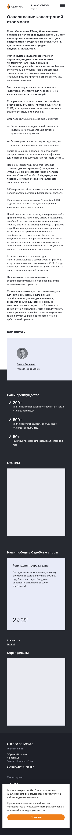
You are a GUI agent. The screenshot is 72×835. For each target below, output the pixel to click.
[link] (40, 5)
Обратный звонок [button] (17, 754)
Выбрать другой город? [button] (20, 766)
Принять (36, 817)
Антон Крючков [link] (26, 364)
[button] (36, 9)
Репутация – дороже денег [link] (31, 565)
